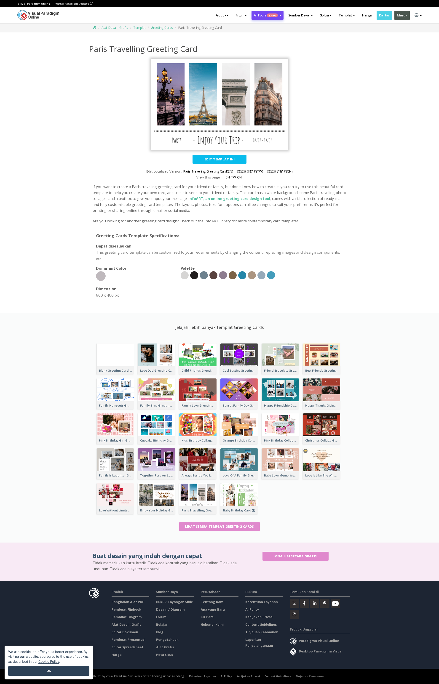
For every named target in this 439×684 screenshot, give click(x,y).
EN (227, 177)
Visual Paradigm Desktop (72, 3)
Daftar (384, 15)
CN (239, 177)
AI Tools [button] (265, 15)
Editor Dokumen (125, 632)
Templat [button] (345, 15)
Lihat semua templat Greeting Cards (219, 526)
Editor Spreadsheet (127, 647)
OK (49, 671)
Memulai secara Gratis (295, 556)
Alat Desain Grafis (115, 27)
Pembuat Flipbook (126, 609)
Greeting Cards (162, 27)
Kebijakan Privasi (259, 617)
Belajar (162, 624)
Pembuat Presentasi (128, 639)
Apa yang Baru (213, 609)
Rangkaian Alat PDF (128, 602)
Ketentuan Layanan (261, 602)
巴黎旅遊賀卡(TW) (250, 171)
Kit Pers (207, 617)
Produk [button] (220, 15)
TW (233, 177)
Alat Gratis (165, 647)
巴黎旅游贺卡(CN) (280, 171)
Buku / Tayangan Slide (174, 602)
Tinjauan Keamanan (261, 632)
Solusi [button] (324, 15)
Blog (159, 632)
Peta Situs (164, 654)
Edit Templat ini (219, 159)
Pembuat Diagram (127, 617)
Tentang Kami (212, 602)
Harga (367, 15)
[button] (241, 15)
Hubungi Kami (212, 624)
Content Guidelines (261, 624)
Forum (161, 617)
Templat (139, 27)
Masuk (402, 15)
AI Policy (252, 609)
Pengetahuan (167, 639)
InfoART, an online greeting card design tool (229, 198)
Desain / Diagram (170, 609)
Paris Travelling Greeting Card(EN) (208, 171)
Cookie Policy (48, 661)
